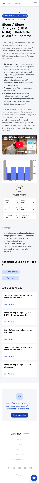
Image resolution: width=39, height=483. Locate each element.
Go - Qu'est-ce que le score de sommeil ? (18, 331)
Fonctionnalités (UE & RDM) (11, 12)
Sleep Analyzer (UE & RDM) (24, 10)
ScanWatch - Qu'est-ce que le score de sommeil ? (18, 297)
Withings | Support (8, 10)
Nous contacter (19, 415)
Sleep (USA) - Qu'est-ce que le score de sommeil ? (18, 349)
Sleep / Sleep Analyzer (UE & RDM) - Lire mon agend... (17, 314)
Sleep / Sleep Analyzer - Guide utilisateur (18, 366)
